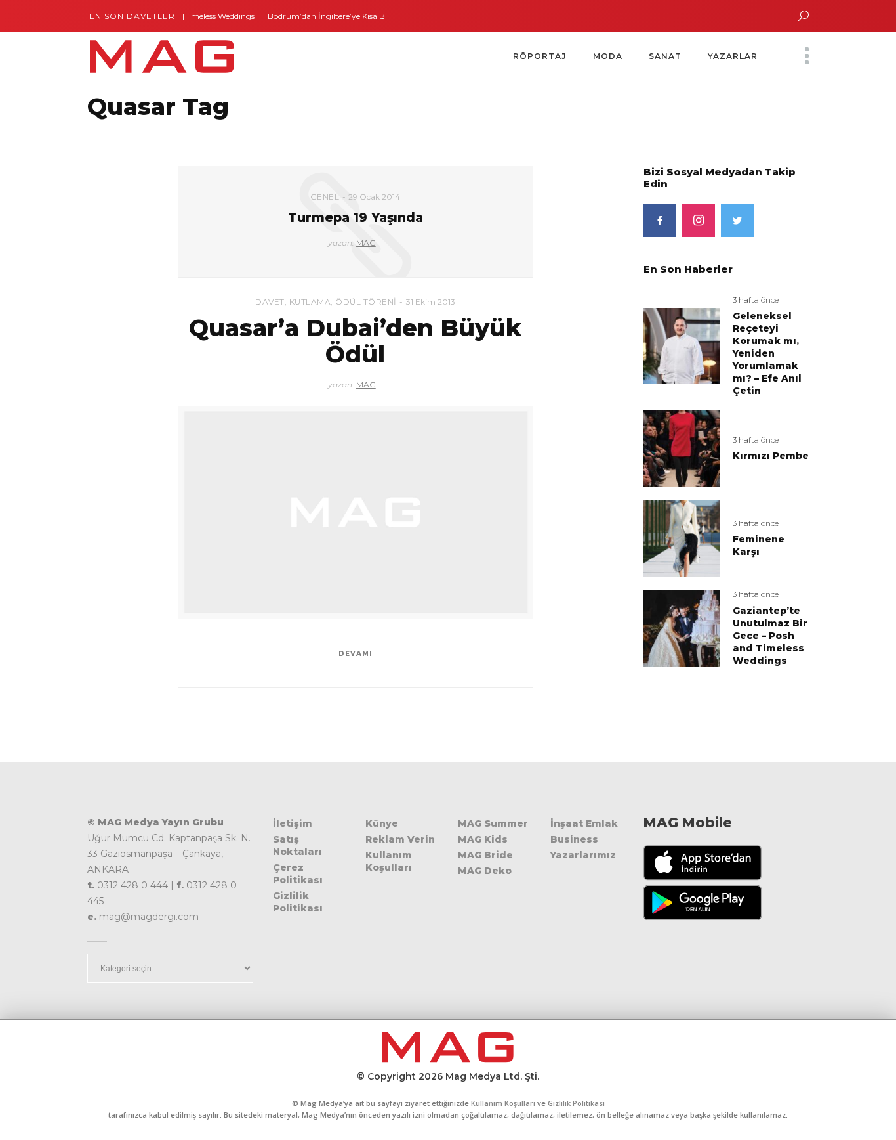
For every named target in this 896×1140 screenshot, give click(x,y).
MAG (366, 243)
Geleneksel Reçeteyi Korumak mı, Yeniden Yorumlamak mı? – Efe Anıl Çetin (767, 353)
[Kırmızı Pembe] (681, 448)
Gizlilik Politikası (298, 902)
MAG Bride (485, 855)
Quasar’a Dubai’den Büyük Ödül (355, 340)
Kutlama (310, 302)
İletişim (292, 823)
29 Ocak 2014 (374, 197)
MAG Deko (485, 871)
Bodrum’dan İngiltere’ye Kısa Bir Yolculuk (333, 16)
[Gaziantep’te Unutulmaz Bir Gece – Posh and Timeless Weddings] (681, 627)
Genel (325, 197)
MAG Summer (493, 823)
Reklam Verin (400, 839)
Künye (381, 823)
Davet (270, 302)
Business (574, 839)
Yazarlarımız (583, 855)
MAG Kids (483, 839)
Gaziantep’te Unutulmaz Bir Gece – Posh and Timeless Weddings (770, 636)
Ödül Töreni (366, 302)
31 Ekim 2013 (430, 302)
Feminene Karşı (758, 545)
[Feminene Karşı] (681, 537)
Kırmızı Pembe (771, 456)
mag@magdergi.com (149, 917)
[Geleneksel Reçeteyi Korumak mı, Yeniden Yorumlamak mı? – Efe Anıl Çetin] (681, 345)
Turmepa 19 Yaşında (355, 217)
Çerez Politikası (298, 874)
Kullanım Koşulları (388, 861)
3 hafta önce (756, 300)
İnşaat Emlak (584, 823)
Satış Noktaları (297, 845)
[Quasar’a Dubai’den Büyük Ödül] (355, 512)
